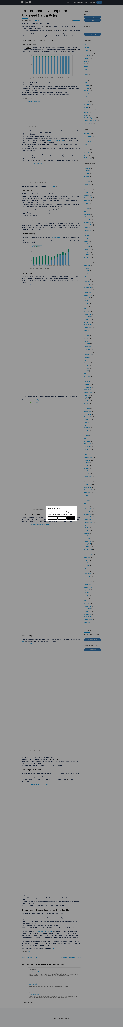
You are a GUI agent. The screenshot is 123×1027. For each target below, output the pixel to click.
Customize (52, 518)
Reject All (61, 518)
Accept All (70, 518)
